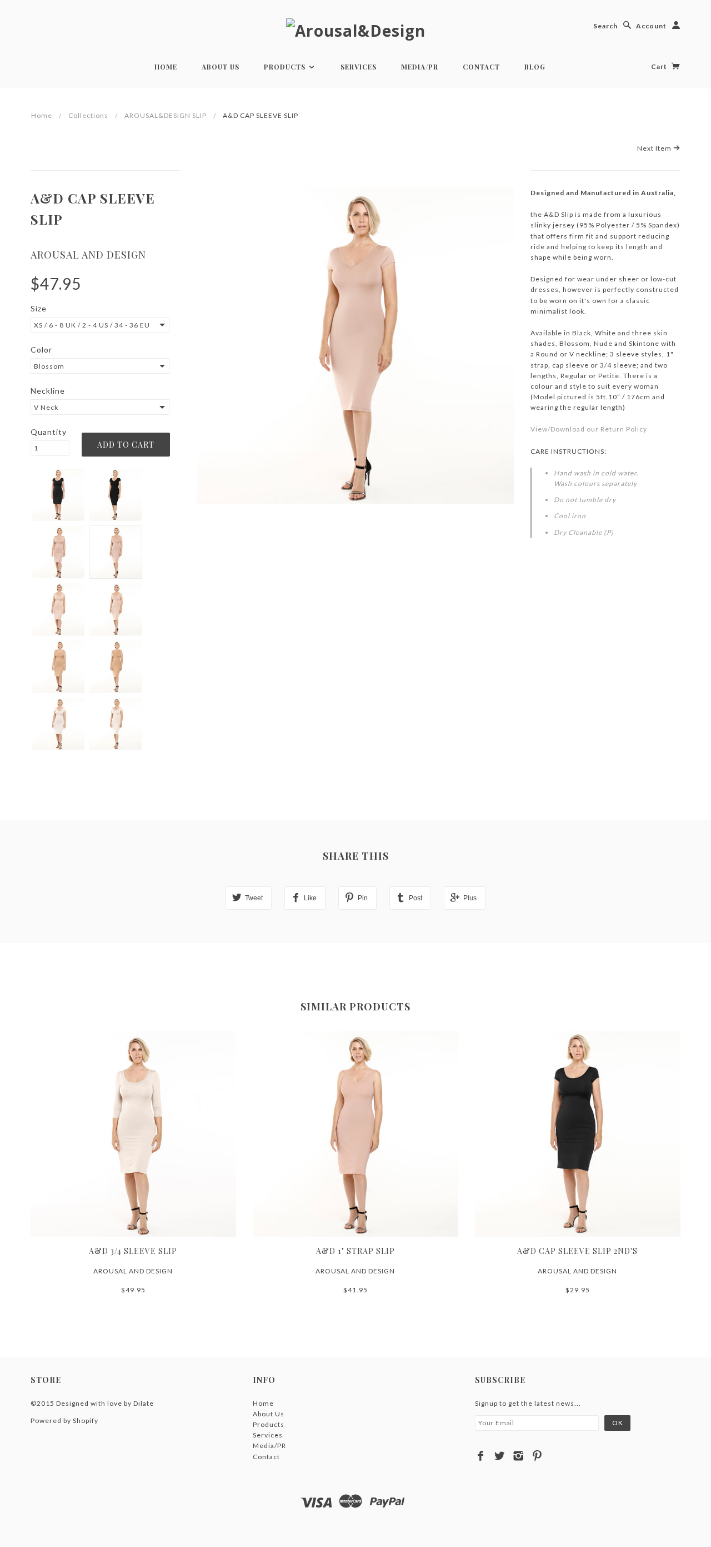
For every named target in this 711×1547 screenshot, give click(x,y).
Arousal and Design (88, 254)
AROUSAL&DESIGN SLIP (165, 115)
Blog (534, 66)
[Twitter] (499, 1455)
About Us (220, 66)
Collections (88, 115)
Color (41, 349)
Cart (660, 66)
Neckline (48, 390)
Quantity (49, 432)
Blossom (49, 366)
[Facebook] (481, 1455)
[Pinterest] (537, 1455)
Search (605, 26)
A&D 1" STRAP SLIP (355, 1251)
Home (165, 66)
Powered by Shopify (64, 1420)
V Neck (46, 407)
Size (39, 308)
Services (359, 66)
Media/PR (419, 66)
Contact (481, 66)
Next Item (655, 148)
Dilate (143, 1403)
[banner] (355, 30)
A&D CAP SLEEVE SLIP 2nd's (577, 1251)
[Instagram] (518, 1455)
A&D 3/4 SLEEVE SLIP (133, 1251)
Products (286, 66)
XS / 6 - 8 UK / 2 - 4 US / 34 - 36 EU (92, 325)
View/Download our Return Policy (588, 429)
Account (651, 26)
